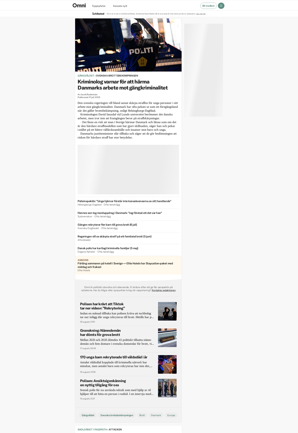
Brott (142, 415)
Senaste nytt (120, 6)
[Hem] (79, 5)
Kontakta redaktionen (164, 290)
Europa (171, 415)
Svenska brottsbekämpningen (117, 75)
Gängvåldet (86, 75)
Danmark (156, 415)
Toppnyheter (99, 6)
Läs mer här (201, 14)
